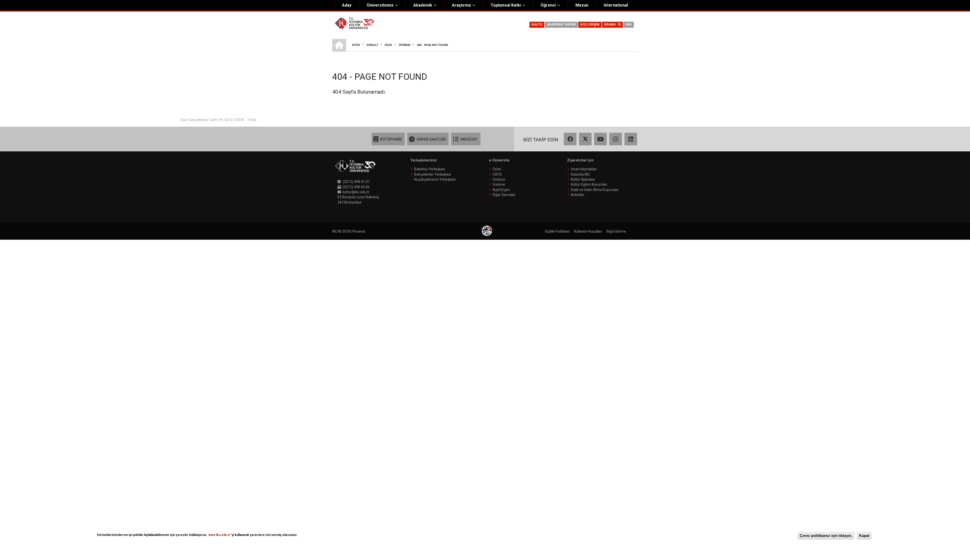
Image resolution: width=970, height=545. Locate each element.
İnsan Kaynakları (584, 169)
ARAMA (611, 24)
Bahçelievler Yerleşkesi (432, 174)
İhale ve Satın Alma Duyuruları (595, 190)
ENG (628, 24)
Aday (346, 5)
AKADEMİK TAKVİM (561, 24)
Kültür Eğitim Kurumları (589, 184)
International (616, 5)
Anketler (578, 195)
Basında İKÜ (580, 174)
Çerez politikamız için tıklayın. (826, 535)
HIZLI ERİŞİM (589, 24)
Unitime (499, 184)
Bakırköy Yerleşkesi (429, 169)
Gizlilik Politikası (557, 231)
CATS (497, 174)
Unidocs (499, 179)
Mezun (581, 5)
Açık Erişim (501, 190)
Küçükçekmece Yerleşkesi (435, 179)
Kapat (864, 535)
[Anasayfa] (354, 23)
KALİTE (536, 24)
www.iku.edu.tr (219, 535)
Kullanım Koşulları (588, 231)
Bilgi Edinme (616, 231)
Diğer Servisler (504, 195)
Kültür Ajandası (583, 179)
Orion (497, 169)
